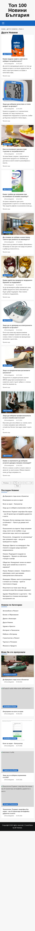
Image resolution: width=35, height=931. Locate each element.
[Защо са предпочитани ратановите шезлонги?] (17, 357)
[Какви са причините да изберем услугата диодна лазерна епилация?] (17, 447)
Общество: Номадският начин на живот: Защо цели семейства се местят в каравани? (17, 565)
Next (17, 486)
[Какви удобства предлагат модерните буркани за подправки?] (17, 267)
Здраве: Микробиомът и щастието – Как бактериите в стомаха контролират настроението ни (17, 596)
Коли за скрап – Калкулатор (12, 504)
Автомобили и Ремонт (10, 611)
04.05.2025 (19, 63)
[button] (3, 23)
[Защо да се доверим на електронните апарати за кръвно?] (17, 312)
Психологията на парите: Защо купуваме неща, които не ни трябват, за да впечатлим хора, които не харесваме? (17, 531)
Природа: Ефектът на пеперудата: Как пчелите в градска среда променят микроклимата (16, 548)
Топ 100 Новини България (17, 10)
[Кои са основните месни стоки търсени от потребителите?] (17, 136)
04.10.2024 (19, 330)
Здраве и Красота (9, 626)
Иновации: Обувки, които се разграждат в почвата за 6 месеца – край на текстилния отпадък (17, 582)
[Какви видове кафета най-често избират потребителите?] (17, 45)
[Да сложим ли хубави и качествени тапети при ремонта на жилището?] (17, 224)
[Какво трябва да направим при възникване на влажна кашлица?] (17, 181)
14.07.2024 (19, 420)
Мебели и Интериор (10, 634)
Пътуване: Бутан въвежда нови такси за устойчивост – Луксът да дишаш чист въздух (17, 522)
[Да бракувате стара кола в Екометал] (17, 666)
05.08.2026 (19, 682)
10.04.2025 (19, 108)
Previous (6, 483)
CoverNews (29, 825)
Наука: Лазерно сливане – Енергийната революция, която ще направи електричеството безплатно (16, 573)
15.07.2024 (19, 375)
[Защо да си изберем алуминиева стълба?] (17, 762)
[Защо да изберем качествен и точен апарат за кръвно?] (17, 91)
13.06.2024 (19, 465)
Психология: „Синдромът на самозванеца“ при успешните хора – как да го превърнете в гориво (17, 539)
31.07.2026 (19, 746)
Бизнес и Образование (10, 614)
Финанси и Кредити (10, 646)
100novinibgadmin (9, 63)
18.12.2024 (19, 199)
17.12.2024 (19, 242)
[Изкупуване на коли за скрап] (17, 698)
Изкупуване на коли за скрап (13, 500)
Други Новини (8, 54)
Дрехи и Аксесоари (9, 618)
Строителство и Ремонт (11, 638)
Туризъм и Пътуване (10, 642)
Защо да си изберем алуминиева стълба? (17, 508)
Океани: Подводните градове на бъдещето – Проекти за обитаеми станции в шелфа (15, 556)
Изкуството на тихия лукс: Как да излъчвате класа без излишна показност (17, 589)
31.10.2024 (19, 285)
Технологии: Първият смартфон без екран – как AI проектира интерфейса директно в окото (17, 514)
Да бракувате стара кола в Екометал (16, 496)
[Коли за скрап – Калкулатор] (17, 730)
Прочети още (6, 75)
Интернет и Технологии (11, 630)
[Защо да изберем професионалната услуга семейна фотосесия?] (17, 402)
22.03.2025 (19, 154)
